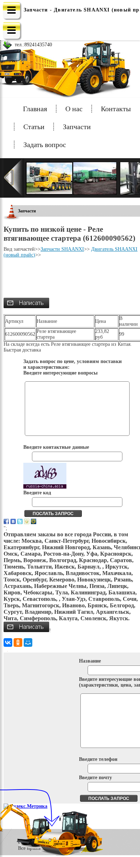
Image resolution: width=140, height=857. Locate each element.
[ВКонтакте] (8, 642)
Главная (35, 109)
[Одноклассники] (18, 642)
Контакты (116, 109)
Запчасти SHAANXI (62, 249)
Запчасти (77, 127)
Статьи (34, 127)
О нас (74, 109)
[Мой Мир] (28, 642)
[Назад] (14, 178)
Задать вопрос (44, 145)
